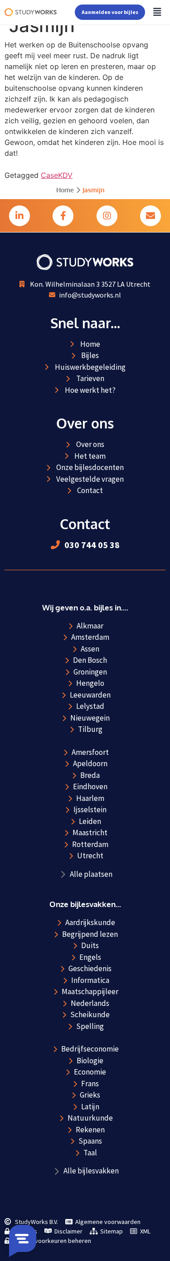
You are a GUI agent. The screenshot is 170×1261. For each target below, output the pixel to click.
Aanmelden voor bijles (110, 12)
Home (65, 190)
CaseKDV (57, 175)
